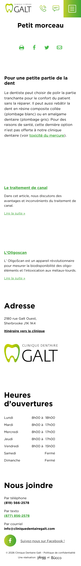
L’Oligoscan (15, 253)
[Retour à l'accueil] (19, 7)
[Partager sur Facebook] (34, 47)
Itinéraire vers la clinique (24, 331)
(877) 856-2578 (17, 516)
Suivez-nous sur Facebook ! (43, 541)
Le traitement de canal (26, 188)
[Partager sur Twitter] (47, 47)
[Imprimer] (21, 47)
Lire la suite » (14, 213)
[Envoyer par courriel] (59, 47)
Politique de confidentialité (59, 553)
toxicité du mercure (46, 136)
